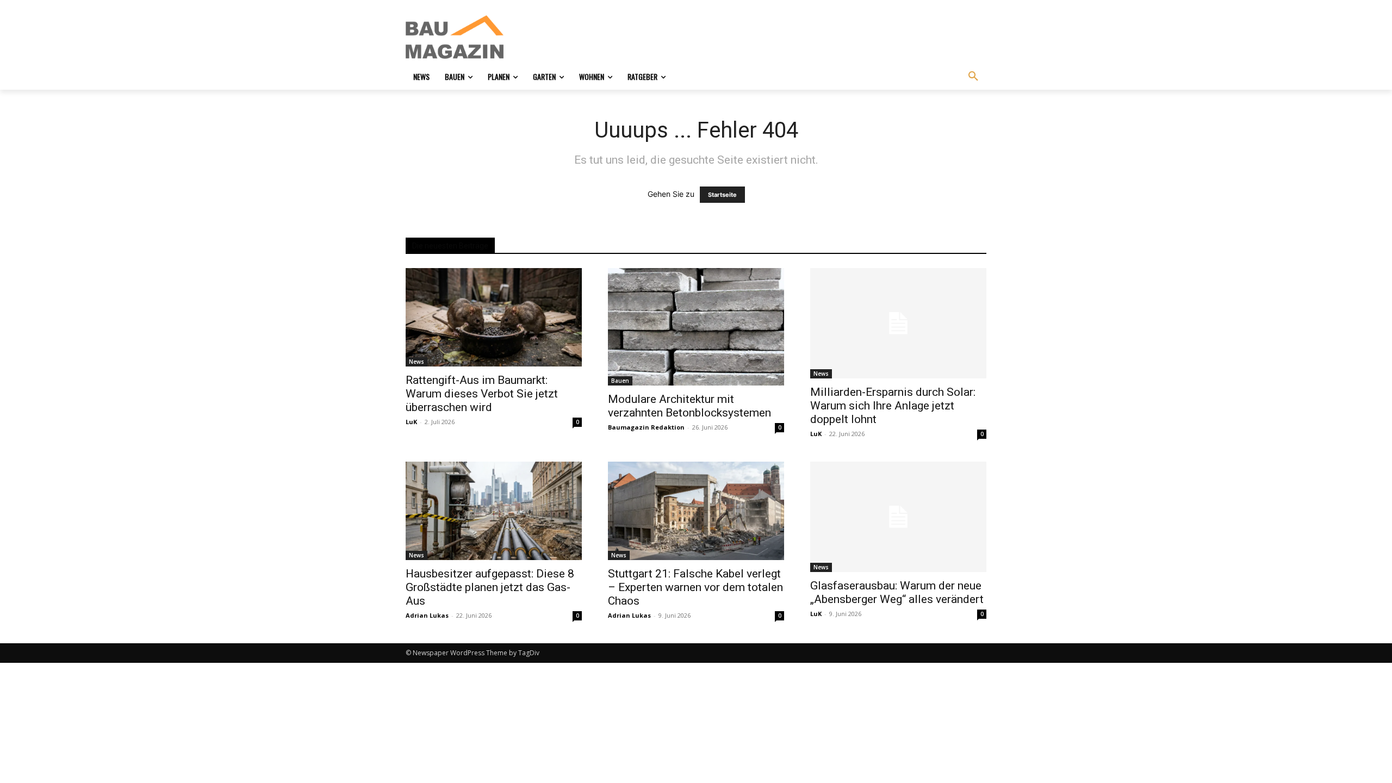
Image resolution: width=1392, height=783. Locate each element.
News (416, 361)
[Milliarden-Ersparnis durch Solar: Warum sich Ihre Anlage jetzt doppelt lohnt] (898, 323)
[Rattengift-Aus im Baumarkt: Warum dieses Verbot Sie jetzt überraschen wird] (494, 317)
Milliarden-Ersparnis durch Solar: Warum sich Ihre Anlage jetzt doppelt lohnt (892, 406)
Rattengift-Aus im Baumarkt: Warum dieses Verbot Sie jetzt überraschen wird (482, 394)
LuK (411, 422)
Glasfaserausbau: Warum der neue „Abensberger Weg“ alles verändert (897, 592)
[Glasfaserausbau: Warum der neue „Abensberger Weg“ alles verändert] (898, 517)
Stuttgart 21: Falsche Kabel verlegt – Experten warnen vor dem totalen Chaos (695, 587)
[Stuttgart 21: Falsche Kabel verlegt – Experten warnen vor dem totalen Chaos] (696, 511)
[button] (973, 77)
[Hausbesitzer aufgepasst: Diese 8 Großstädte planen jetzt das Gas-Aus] (494, 511)
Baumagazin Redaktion (646, 427)
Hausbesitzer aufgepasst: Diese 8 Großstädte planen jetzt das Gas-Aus (490, 587)
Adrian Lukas (427, 615)
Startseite (722, 194)
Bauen (620, 380)
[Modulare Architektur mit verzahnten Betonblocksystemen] (696, 327)
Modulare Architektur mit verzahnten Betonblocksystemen (689, 406)
